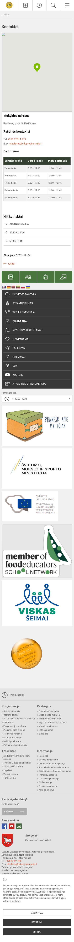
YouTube (18, 374)
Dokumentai (20, 321)
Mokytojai (16, 241)
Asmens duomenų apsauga (52, 763)
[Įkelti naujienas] (26, 5)
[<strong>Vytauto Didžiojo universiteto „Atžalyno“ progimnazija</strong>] (9, 5)
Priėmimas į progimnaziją (15, 745)
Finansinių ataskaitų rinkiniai (17, 763)
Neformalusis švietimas (50, 718)
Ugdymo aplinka (11, 715)
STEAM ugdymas (23, 303)
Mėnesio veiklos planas (27, 330)
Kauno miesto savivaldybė (38, 840)
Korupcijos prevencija (49, 778)
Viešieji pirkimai (10, 774)
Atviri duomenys (46, 790)
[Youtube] (11, 826)
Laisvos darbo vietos (48, 760)
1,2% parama (20, 339)
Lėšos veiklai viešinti (13, 766)
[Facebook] (4, 826)
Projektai (7, 770)
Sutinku (37, 931)
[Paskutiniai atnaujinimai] (39, 5)
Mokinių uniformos (12, 741)
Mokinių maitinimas (48, 726)
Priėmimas (19, 357)
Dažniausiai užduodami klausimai (55, 771)
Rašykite (8, 811)
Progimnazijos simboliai (14, 726)
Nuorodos (43, 756)
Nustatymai (37, 913)
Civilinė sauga (45, 782)
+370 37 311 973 (17, 139)
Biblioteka (43, 734)
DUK (15, 366)
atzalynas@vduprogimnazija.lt (25, 143)
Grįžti (11, 263)
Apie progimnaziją (11, 711)
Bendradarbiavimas (12, 737)
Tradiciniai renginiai (12, 734)
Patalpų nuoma (46, 730)
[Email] (19, 826)
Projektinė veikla (24, 312)
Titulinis (5, 14)
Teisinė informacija (48, 786)
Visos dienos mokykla (49, 715)
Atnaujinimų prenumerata (29, 383)
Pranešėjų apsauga (48, 775)
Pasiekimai (19, 348)
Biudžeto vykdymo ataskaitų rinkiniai (16, 757)
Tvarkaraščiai (16, 694)
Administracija (19, 224)
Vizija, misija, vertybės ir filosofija (19, 718)
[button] (37, 68)
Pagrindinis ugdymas (49, 711)
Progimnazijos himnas (14, 730)
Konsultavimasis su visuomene (54, 767)
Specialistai (17, 232)
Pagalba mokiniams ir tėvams (53, 722)
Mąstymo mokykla (24, 294)
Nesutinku (37, 922)
